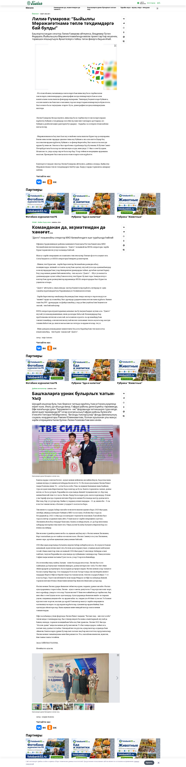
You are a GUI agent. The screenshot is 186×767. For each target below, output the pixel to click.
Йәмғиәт (35, 14)
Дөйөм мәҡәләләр (39, 388)
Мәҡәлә (29, 8)
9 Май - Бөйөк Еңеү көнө (41, 222)
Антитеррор (151, 3)
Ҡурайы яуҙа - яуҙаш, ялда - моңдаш (135, 7)
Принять (149, 763)
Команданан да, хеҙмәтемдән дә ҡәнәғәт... (67, 8)
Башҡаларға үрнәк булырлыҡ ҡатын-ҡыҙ (101, 8)
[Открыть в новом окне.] (41, 181)
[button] (117, 678)
